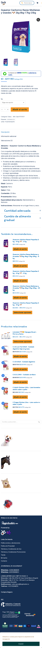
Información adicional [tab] (8, 136)
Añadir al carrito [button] (20, 249)
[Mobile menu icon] (41, 3)
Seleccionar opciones (22, 312)
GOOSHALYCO (11, 119)
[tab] (21, 210)
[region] (21, 640)
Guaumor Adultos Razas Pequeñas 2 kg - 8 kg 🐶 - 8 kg (26, 272)
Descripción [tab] (5, 132)
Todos (9, 117)
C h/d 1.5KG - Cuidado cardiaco (24, 374)
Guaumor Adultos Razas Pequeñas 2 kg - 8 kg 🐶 (26, 304)
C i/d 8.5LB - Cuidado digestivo (24, 362)
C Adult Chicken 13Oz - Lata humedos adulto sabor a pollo (26, 388)
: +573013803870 (10, 570)
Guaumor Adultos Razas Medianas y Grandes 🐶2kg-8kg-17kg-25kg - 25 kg (26, 288)
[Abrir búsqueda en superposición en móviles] (27, 3)
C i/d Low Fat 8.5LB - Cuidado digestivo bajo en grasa (23, 348)
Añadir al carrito (20, 109)
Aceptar (21, 644)
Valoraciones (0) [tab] (7, 141)
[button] (38, 19)
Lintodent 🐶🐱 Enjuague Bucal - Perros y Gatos (25, 333)
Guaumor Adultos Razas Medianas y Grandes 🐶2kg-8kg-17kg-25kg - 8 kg (26, 256)
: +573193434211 (10, 572)
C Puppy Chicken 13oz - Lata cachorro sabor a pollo (26, 403)
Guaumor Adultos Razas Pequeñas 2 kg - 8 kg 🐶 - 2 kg (26, 240)
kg (2, 99)
